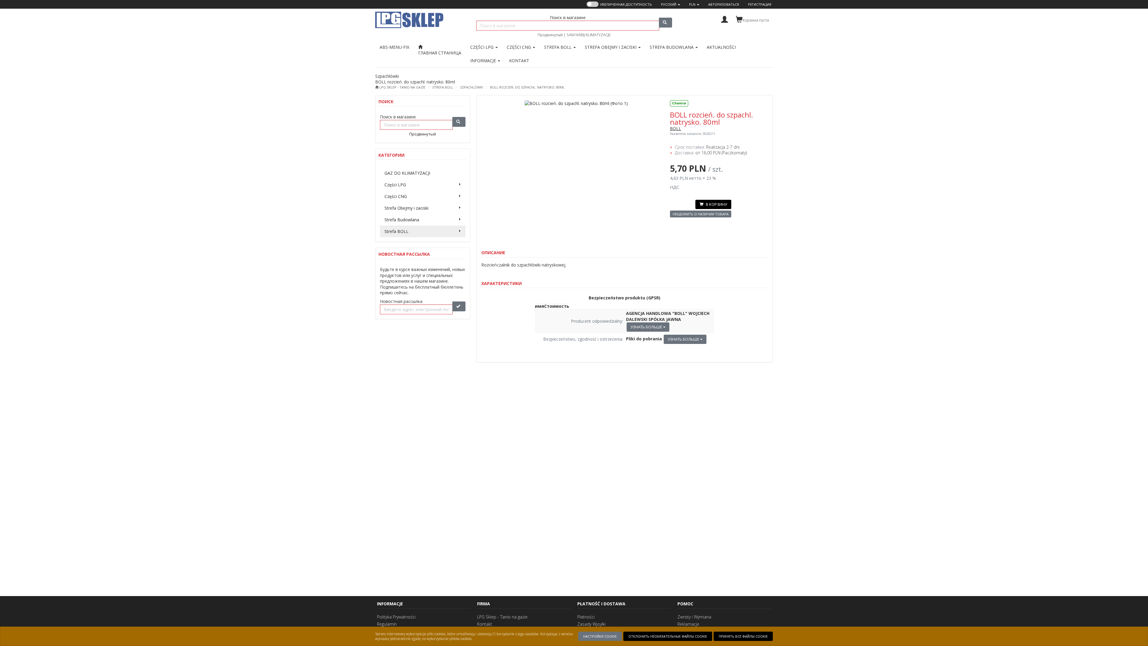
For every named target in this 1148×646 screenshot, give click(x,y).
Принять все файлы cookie (743, 636)
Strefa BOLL (558, 47)
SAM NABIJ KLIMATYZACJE (589, 34)
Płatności (586, 617)
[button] (671, 4)
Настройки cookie (600, 636)
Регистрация (759, 4)
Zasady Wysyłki (591, 624)
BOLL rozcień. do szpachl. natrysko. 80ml (527, 87)
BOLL (675, 128)
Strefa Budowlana (672, 47)
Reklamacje (688, 624)
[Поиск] (665, 23)
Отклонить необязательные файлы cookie (667, 636)
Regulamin (387, 624)
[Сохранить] (458, 306)
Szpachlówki (471, 87)
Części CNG (519, 47)
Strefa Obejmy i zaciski (611, 47)
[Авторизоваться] (724, 19)
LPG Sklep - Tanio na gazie (502, 617)
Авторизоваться (723, 4)
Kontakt (484, 624)
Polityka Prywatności (396, 617)
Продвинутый (550, 34)
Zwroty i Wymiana (694, 617)
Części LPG (482, 47)
